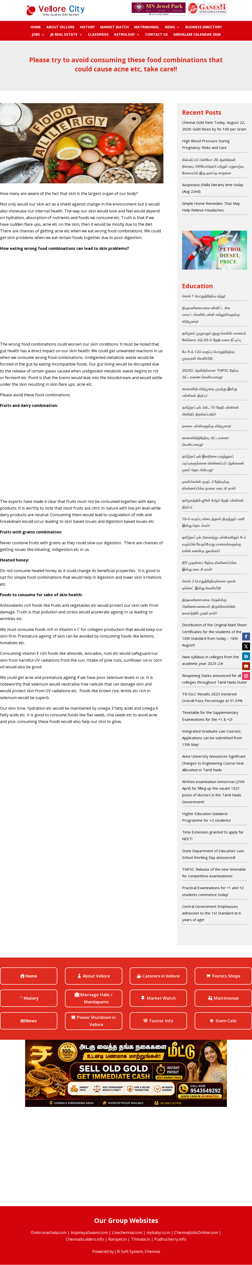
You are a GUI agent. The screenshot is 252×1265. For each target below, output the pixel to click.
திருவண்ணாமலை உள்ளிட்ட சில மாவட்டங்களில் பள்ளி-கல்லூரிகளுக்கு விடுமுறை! (211, 314)
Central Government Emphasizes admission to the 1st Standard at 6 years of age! (211, 913)
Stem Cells (226, 1021)
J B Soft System (129, 1251)
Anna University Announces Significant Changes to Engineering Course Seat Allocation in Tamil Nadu (214, 763)
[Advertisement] (81, 296)
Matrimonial (146, 27)
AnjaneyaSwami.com (89, 1232)
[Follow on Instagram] (246, 676)
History (87, 27)
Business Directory (203, 27)
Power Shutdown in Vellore (96, 1020)
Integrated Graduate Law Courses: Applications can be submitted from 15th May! (212, 738)
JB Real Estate (64, 35)
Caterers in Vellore (161, 976)
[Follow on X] (246, 646)
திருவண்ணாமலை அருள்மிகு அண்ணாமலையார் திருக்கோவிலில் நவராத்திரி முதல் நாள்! (209, 606)
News (170, 27)
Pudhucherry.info (170, 1239)
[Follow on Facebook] (246, 637)
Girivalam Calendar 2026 (196, 35)
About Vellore (60, 27)
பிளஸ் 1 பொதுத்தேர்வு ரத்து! (203, 295)
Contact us (156, 35)
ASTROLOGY (124, 35)
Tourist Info (161, 1021)
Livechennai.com (127, 1232)
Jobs (36, 35)
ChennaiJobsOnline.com (196, 1232)
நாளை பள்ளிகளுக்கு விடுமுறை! (206, 425)
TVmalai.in (140, 1239)
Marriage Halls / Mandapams (96, 998)
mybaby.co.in (158, 1232)
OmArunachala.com (48, 1232)
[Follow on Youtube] (246, 666)
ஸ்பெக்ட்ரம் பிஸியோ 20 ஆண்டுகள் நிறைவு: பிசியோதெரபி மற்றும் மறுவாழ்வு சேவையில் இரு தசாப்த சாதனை (213, 166)
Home (36, 27)
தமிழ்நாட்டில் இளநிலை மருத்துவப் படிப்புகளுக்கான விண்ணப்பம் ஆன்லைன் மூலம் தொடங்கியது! (213, 463)
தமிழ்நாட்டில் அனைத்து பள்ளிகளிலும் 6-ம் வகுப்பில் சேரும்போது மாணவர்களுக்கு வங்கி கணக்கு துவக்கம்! (214, 544)
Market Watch (114, 27)
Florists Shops (226, 976)
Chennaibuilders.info (85, 1239)
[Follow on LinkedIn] (246, 656)
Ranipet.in (117, 1239)
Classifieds (98, 35)
